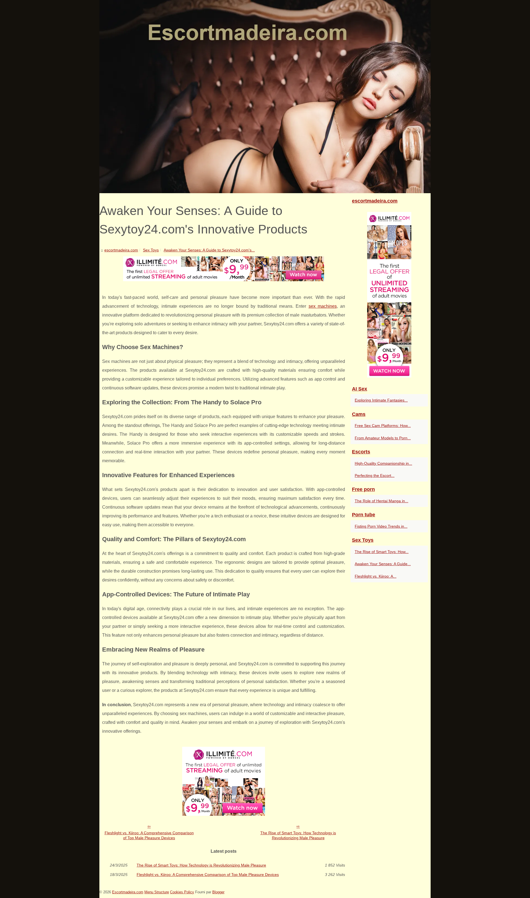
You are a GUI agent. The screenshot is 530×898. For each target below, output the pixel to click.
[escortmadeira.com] (265, 96)
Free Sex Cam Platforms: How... (383, 425)
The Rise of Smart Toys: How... (382, 551)
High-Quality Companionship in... (383, 463)
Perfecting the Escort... (374, 475)
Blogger (218, 892)
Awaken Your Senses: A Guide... (383, 564)
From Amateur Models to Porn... (383, 438)
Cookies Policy (182, 892)
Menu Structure (156, 892)
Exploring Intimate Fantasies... (381, 400)
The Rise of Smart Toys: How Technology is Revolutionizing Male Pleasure (298, 835)
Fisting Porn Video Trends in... (381, 526)
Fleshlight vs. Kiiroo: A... (375, 576)
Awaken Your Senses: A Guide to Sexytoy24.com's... (209, 250)
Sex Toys (151, 250)
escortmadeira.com (121, 250)
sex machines (323, 306)
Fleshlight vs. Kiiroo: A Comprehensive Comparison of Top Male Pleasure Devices (149, 835)
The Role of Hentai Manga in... (381, 501)
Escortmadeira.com (127, 892)
